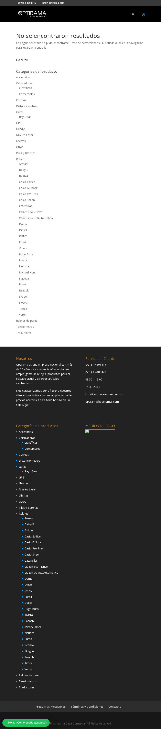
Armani (23, 164)
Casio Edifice (27, 182)
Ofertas (21, 141)
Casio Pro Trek (28, 194)
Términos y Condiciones (86, 706)
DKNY (23, 236)
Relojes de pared (27, 320)
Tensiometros (25, 327)
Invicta (23, 260)
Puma (23, 284)
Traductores (24, 333)
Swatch (23, 302)
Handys (21, 129)
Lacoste (24, 266)
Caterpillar (25, 206)
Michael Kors (27, 272)
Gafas (20, 112)
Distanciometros (26, 106)
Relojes (21, 159)
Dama (23, 224)
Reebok (24, 290)
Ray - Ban (25, 117)
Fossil (22, 242)
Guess (23, 248)
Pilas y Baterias (26, 153)
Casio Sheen (27, 200)
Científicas (25, 88)
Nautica (24, 278)
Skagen (23, 296)
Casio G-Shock (28, 188)
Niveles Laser (24, 135)
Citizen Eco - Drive (30, 212)
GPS (18, 123)
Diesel (23, 230)
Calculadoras (24, 83)
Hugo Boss (26, 254)
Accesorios (23, 77)
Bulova (23, 176)
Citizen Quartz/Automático (36, 218)
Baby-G (23, 170)
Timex (23, 308)
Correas (21, 100)
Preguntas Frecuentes (50, 706)
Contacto (114, 706)
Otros (19, 147)
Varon (23, 314)
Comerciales (27, 94)
